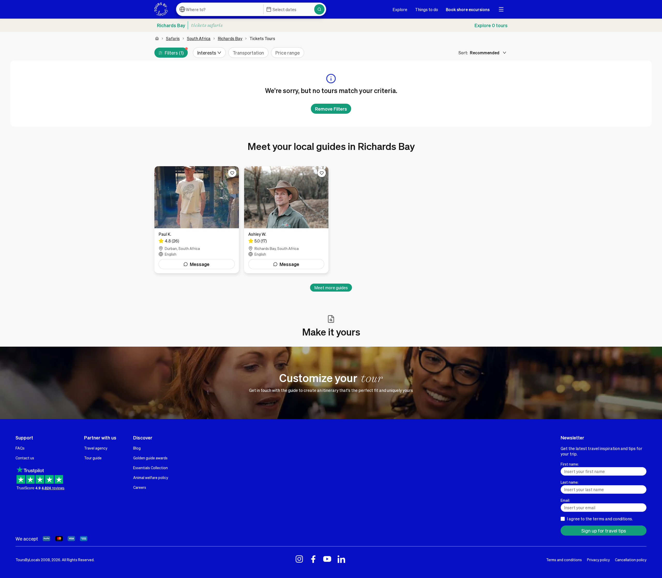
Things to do (426, 9)
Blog (137, 448)
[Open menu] (501, 9)
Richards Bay (230, 38)
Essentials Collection (150, 467)
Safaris (173, 38)
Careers (139, 487)
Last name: (569, 482)
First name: (570, 464)
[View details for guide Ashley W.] (286, 219)
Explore (400, 9)
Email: (565, 500)
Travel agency (95, 448)
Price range (287, 53)
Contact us (25, 457)
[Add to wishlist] (232, 173)
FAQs (20, 448)
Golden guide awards (150, 457)
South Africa (198, 38)
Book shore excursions (468, 9)
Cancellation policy (630, 559)
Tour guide (93, 457)
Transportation (248, 53)
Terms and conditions (564, 559)
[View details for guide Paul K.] (196, 219)
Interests (206, 53)
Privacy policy (598, 559)
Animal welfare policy (150, 477)
